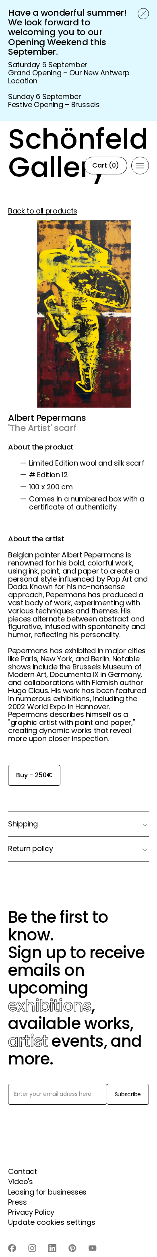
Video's (20, 1181)
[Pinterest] (72, 1248)
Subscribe (128, 1094)
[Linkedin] (52, 1248)
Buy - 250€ (34, 775)
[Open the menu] (140, 165)
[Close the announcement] (143, 13)
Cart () (105, 165)
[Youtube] (93, 1248)
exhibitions (49, 1005)
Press (17, 1202)
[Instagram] (32, 1248)
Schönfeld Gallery (56, 165)
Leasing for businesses (47, 1192)
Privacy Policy (31, 1212)
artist (28, 1041)
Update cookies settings (51, 1222)
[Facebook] (12, 1248)
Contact (22, 1171)
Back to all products (42, 211)
